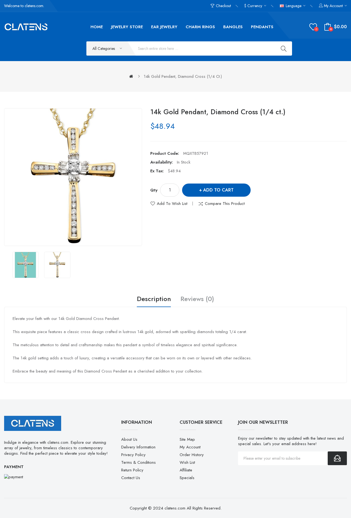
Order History (192, 455)
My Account (190, 447)
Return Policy (132, 470)
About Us (129, 439)
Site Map (187, 439)
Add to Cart (218, 190)
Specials (187, 478)
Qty (153, 190)
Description (154, 299)
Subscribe (337, 458)
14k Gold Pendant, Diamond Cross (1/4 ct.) (183, 76)
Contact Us (130, 478)
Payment (14, 467)
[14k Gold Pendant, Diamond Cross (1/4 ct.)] (25, 265)
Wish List (187, 462)
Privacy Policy (133, 455)
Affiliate (186, 470)
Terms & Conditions (138, 462)
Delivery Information (138, 447)
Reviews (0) (197, 299)
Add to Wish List (172, 204)
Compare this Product (225, 204)
